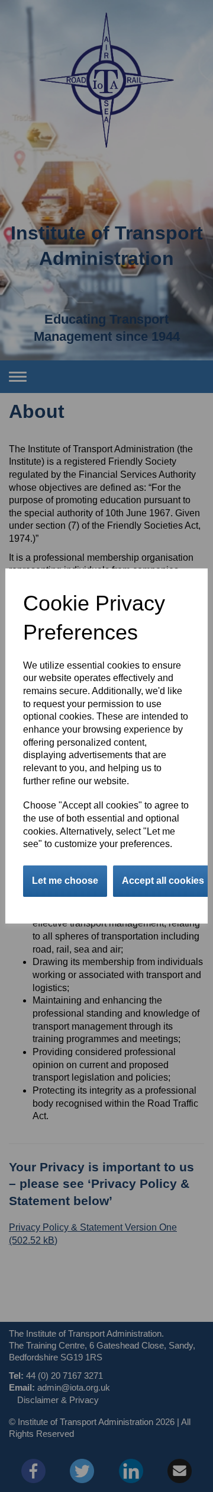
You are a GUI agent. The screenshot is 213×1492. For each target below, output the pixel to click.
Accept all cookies (163, 881)
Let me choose (65, 881)
